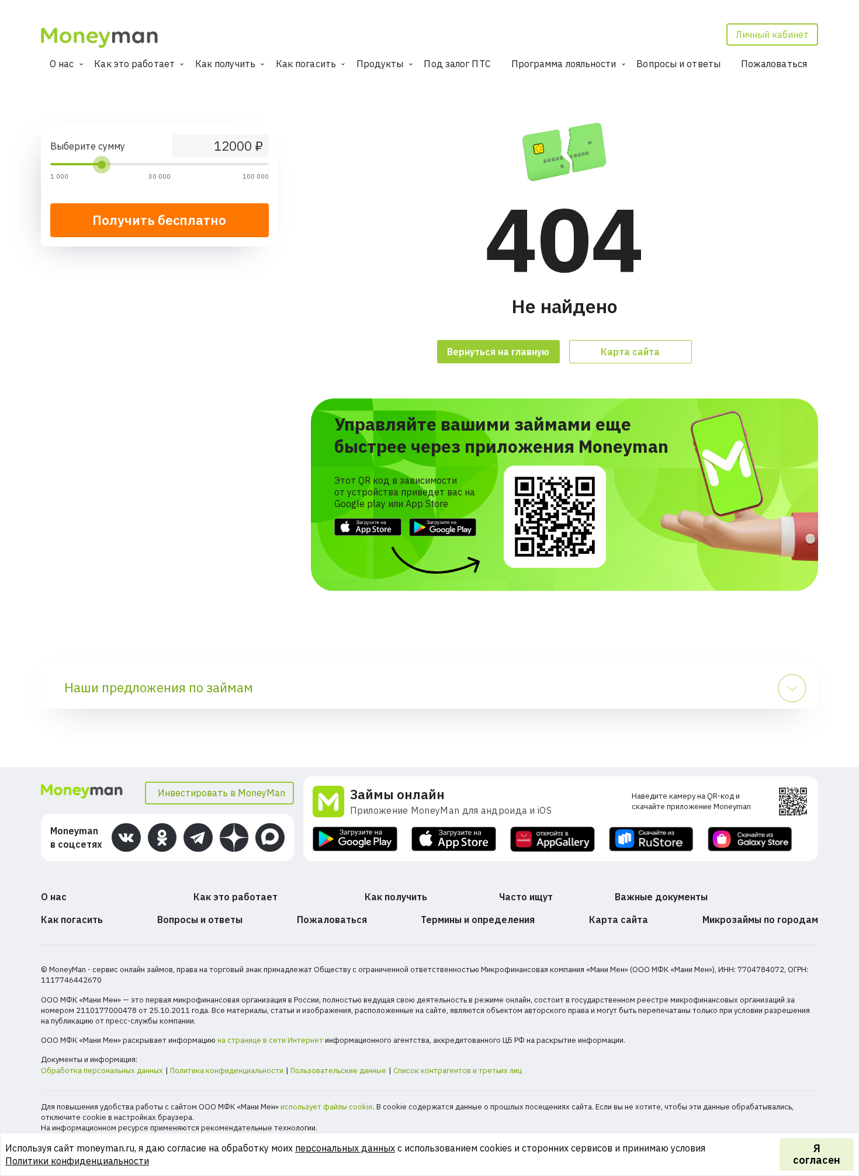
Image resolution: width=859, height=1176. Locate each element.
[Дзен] (234, 837)
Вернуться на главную (498, 352)
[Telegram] (198, 837)
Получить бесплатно (159, 219)
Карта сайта (630, 352)
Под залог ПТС (457, 64)
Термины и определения (478, 919)
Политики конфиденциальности (77, 1161)
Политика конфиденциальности (226, 1071)
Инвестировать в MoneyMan (221, 793)
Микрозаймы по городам (760, 919)
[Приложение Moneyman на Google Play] (355, 839)
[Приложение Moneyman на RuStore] (651, 839)
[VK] (126, 837)
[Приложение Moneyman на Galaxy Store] (750, 839)
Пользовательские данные (338, 1071)
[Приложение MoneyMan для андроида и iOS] (331, 801)
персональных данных (345, 1148)
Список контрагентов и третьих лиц (457, 1071)
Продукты (380, 64)
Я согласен (816, 1154)
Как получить (225, 64)
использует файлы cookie (326, 1107)
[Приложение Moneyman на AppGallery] (552, 839)
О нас (62, 64)
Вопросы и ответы (678, 64)
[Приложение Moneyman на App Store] (453, 839)
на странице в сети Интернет (270, 1040)
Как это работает (134, 64)
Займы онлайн (397, 794)
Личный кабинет (772, 34)
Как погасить (306, 64)
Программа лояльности (563, 64)
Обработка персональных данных (102, 1071)
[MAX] (270, 837)
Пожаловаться (774, 64)
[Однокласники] (162, 837)
